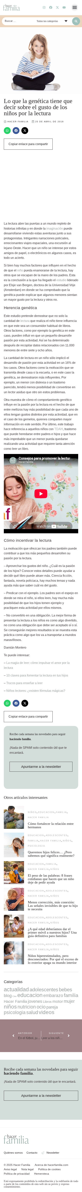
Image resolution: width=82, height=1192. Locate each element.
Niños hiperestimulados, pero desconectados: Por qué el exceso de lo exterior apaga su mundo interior (53, 959)
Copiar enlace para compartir (28, 144)
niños (32, 812)
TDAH (58, 429)
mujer (69, 1001)
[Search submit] (76, 21)
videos (46, 1012)
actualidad (16, 989)
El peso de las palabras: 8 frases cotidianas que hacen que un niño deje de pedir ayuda (51, 879)
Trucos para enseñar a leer (24, 683)
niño (20, 270)
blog (8, 995)
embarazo (53, 995)
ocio (41, 1007)
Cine (14, 996)
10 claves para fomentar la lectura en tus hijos (37, 675)
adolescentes (57, 835)
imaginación (54, 228)
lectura (25, 320)
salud (32, 1012)
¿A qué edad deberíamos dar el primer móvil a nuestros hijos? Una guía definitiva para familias (52, 932)
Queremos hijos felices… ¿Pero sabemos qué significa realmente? (51, 853)
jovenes (35, 1001)
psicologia (36, 846)
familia (61, 812)
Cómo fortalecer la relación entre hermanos (51, 825)
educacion (46, 812)
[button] (74, 7)
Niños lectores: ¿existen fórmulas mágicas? (35, 690)
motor (57, 1001)
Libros (47, 1002)
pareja (52, 1007)
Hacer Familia (38, 817)
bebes (65, 989)
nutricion (27, 1006)
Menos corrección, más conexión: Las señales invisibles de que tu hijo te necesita (53, 905)
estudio (61, 280)
